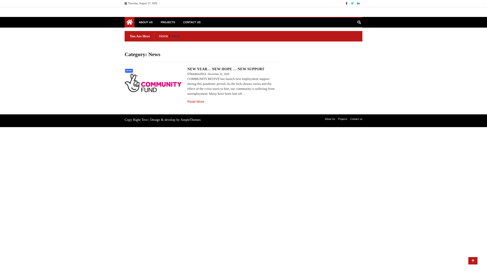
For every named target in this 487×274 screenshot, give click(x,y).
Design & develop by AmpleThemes (175, 120)
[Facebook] (347, 3)
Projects (168, 22)
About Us (146, 22)
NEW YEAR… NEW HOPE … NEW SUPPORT (225, 69)
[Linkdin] (358, 3)
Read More (195, 102)
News (129, 71)
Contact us (192, 22)
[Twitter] (352, 3)
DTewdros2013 (196, 74)
